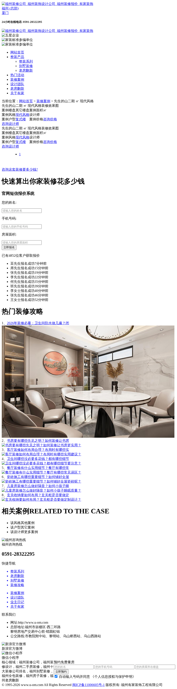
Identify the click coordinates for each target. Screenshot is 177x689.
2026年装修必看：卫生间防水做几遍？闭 (38, 323)
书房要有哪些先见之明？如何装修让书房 (38, 440)
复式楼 (21, 119)
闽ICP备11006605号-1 (88, 685)
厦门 (5, 13)
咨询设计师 (10, 124)
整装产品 (17, 57)
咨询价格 (50, 119)
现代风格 (22, 114)
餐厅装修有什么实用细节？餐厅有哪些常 (38, 468)
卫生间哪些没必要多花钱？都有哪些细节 (38, 459)
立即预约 (61, 671)
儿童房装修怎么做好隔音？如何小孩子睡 (38, 486)
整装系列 (26, 61)
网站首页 (17, 52)
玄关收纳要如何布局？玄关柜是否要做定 (38, 495)
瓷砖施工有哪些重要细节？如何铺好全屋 (38, 477)
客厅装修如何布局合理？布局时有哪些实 (38, 449)
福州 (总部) (10, 8)
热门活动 (17, 75)
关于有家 (17, 93)
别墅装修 (26, 66)
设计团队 (17, 84)
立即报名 (9, 247)
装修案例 (17, 79)
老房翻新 (26, 70)
